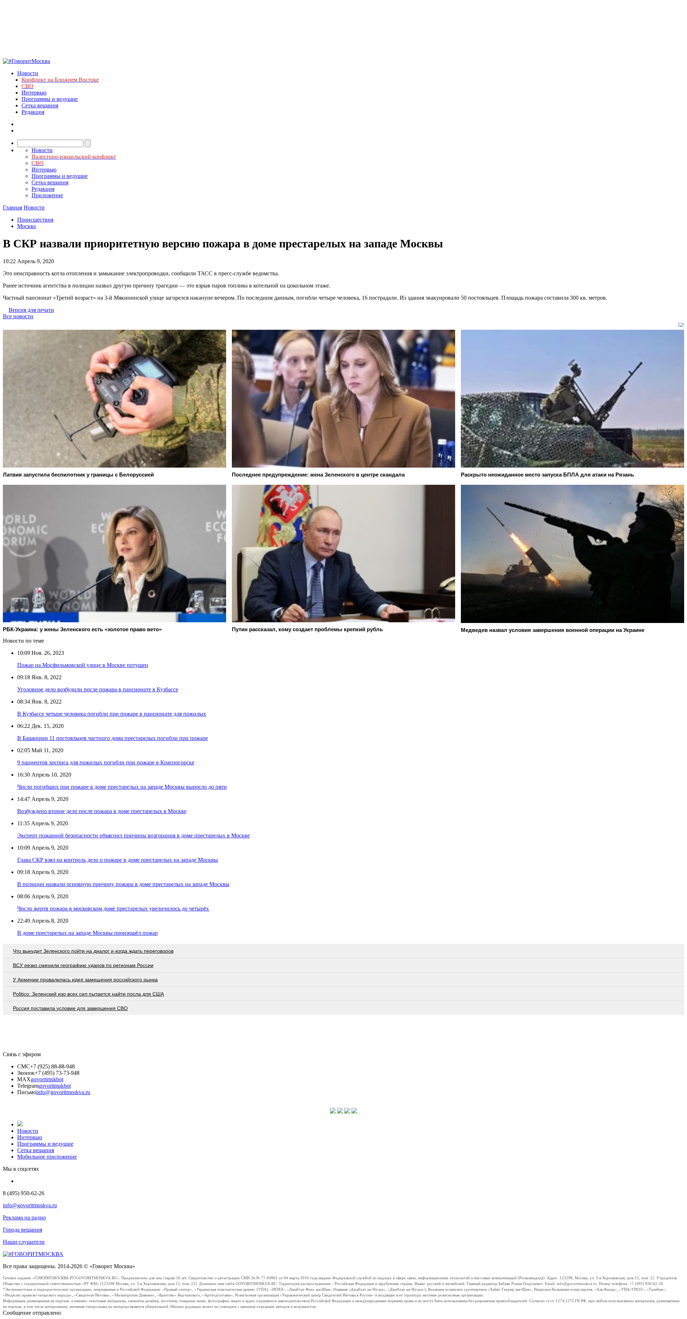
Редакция (32, 112)
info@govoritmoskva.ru (63, 1092)
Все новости (18, 316)
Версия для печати (31, 310)
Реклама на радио (24, 1217)
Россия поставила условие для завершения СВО (70, 1008)
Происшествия (35, 220)
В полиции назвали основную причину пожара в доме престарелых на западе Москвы (123, 884)
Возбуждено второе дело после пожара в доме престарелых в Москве (101, 811)
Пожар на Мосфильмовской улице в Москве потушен (82, 665)
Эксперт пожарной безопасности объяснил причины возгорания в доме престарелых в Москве (133, 835)
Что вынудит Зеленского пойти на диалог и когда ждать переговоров (93, 951)
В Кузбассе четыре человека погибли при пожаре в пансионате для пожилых (111, 714)
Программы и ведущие (49, 99)
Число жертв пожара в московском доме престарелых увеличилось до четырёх (113, 908)
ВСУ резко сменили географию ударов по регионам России (83, 965)
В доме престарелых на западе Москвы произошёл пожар (87, 933)
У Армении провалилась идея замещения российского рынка (85, 979)
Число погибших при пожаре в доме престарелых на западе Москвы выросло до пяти (122, 787)
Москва (26, 226)
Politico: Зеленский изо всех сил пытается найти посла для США (88, 994)
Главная (12, 207)
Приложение (47, 195)
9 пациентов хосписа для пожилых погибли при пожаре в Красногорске (105, 762)
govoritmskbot (47, 1079)
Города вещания (22, 1230)
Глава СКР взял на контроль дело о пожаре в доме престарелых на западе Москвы (117, 860)
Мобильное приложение (47, 1157)
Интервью (34, 93)
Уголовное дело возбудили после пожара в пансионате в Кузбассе (97, 689)
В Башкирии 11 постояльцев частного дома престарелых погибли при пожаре (112, 738)
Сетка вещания (39, 105)
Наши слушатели (24, 1242)
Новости (27, 73)
